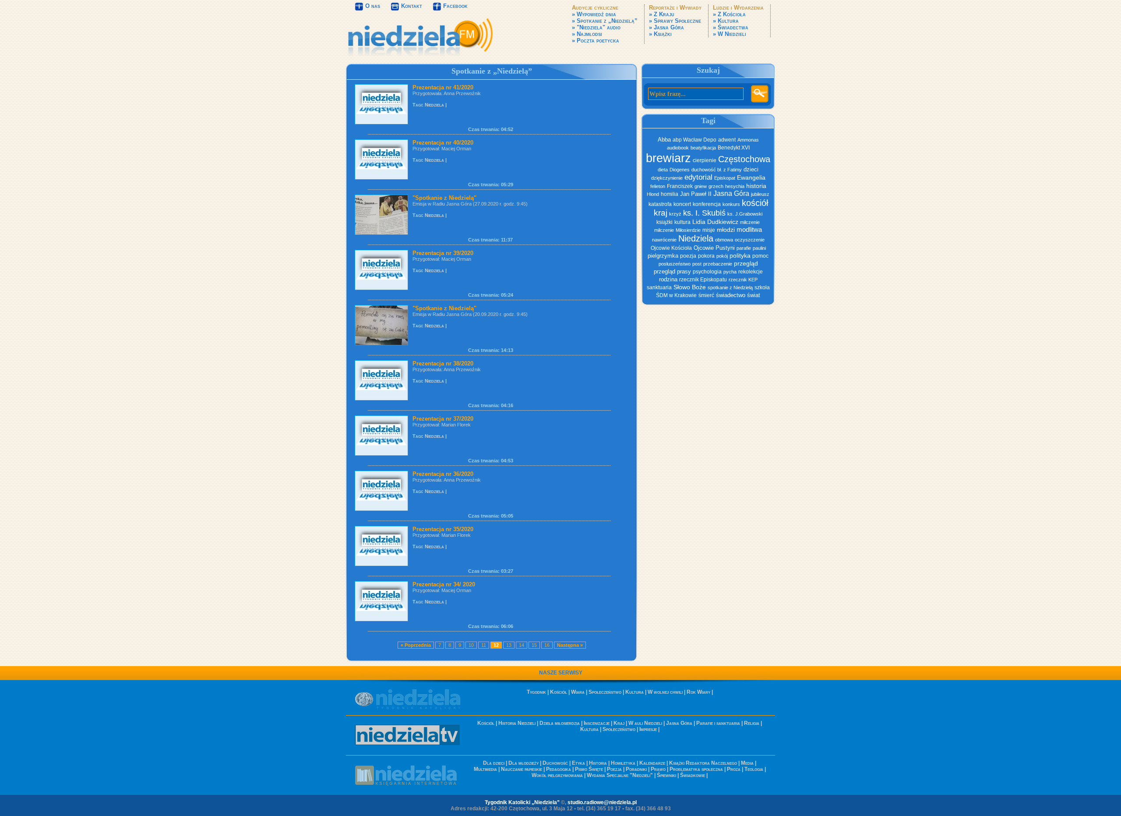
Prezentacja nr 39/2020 (442, 253)
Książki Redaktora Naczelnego (703, 763)
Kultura (634, 692)
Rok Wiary (698, 692)
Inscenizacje (597, 723)
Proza (733, 769)
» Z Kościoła (729, 14)
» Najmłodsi (587, 34)
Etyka (578, 763)
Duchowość (555, 763)
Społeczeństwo (605, 692)
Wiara (578, 692)
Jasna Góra (679, 723)
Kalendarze (652, 763)
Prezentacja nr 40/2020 (442, 142)
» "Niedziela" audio (596, 27)
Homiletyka (623, 763)
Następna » (570, 645)
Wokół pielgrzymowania (557, 775)
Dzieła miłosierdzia (559, 723)
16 (547, 645)
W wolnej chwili (665, 692)
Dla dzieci (493, 763)
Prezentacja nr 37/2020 (442, 418)
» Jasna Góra (666, 27)
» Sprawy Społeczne (675, 21)
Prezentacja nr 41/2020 (442, 87)
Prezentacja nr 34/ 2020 (443, 584)
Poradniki (636, 769)
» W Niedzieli (729, 34)
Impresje (648, 729)
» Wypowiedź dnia (594, 14)
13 (508, 645)
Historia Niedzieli (517, 723)
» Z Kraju (661, 14)
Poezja (614, 769)
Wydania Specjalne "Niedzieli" (620, 775)
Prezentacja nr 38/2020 (442, 363)
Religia (751, 723)
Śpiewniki (666, 775)
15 (534, 645)
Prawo (658, 769)
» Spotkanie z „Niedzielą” (605, 21)
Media (747, 763)
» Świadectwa (730, 27)
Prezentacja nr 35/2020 (442, 529)
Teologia (753, 769)
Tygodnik (536, 692)
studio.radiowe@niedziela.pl (602, 802)
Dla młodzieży (523, 763)
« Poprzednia (416, 645)
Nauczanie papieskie (521, 769)
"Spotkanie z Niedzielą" (444, 198)
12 (496, 645)
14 (521, 645)
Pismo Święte (589, 769)
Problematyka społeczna (696, 769)
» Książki (660, 34)
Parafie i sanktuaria (718, 723)
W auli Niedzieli (645, 723)
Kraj (618, 723)
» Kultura (726, 21)
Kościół (558, 692)
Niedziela (434, 104)
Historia (598, 763)
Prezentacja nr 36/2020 (442, 474)
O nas (371, 6)
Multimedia (485, 769)
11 (483, 645)
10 (471, 645)
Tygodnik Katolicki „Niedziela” (522, 802)
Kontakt (410, 6)
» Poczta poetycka (595, 40)
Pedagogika (558, 769)
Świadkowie (692, 775)
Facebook (454, 6)
